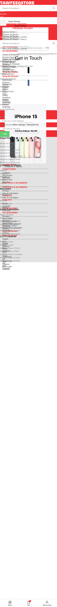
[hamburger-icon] (3, 23)
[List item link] (28, 143)
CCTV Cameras (8, 236)
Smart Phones (14, 21)
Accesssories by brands (32, 48)
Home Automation (9, 209)
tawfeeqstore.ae (7, 109)
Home (3, 48)
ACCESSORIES (10, 212)
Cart (1, 17)
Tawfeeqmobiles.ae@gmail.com (16, 66)
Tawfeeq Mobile (7, 91)
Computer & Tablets (13, 166)
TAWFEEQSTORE (17, 2)
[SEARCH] (54, 8)
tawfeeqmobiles (8, 79)
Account (3, 14)
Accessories (13, 48)
